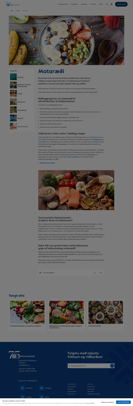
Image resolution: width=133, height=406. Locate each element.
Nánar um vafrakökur (90, 403)
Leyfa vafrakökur (123, 402)
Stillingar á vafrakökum (107, 402)
